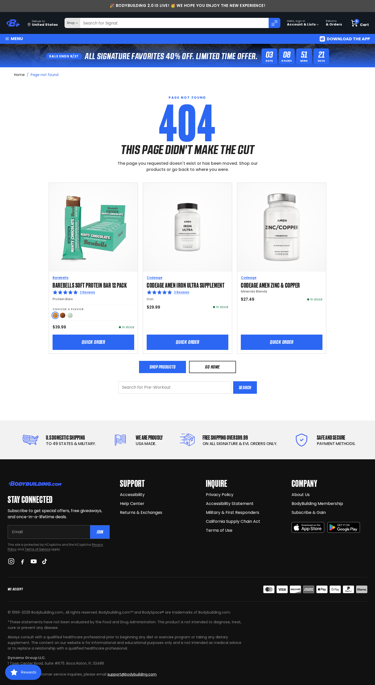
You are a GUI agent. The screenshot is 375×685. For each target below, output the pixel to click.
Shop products (162, 367)
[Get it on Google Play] (343, 527)
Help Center (132, 503)
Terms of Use (219, 530)
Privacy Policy (219, 495)
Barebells (60, 277)
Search (245, 387)
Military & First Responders (232, 512)
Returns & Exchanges (141, 512)
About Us (301, 495)
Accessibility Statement (230, 503)
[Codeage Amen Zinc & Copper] (281, 227)
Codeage (154, 277)
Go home (212, 367)
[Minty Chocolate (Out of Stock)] (70, 315)
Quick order (93, 342)
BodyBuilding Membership (317, 503)
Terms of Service (37, 549)
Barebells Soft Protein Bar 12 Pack (90, 285)
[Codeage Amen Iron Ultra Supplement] (187, 227)
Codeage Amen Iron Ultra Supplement (185, 285)
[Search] (274, 23)
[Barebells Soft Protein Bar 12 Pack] (93, 227)
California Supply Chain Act (233, 521)
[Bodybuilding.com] (13, 23)
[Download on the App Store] (308, 527)
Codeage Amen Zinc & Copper (270, 285)
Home (19, 74)
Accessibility (132, 495)
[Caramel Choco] (62, 315)
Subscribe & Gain (309, 512)
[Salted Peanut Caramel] (55, 315)
